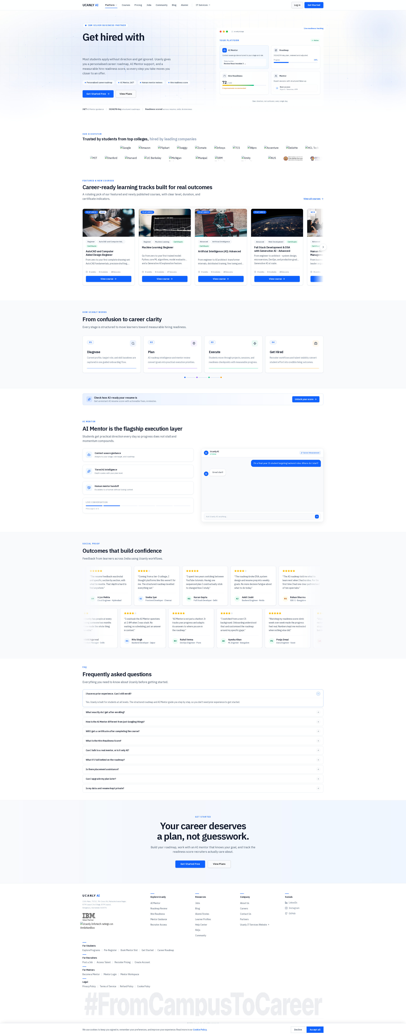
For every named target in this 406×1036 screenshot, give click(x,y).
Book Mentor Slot (129, 950)
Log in (297, 5)
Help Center (201, 924)
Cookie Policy (143, 986)
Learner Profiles (203, 919)
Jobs (149, 5)
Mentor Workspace (130, 974)
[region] (203, 247)
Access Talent (104, 962)
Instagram (294, 908)
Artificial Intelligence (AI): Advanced (219, 251)
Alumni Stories (202, 913)
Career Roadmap (165, 950)
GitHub (292, 913)
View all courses (312, 198)
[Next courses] (323, 247)
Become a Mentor (91, 974)
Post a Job (87, 962)
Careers (244, 908)
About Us (244, 903)
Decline (298, 1029)
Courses (126, 5)
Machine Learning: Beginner (158, 247)
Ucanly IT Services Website (253, 924)
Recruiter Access (159, 924)
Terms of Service (108, 986)
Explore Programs (91, 950)
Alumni (184, 5)
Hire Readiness (158, 913)
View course (107, 278)
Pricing (138, 5)
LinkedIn (293, 902)
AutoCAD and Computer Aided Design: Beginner (100, 253)
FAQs (197, 930)
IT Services (202, 5)
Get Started (314, 5)
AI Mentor (155, 903)
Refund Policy (126, 986)
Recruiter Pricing (123, 962)
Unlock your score (304, 399)
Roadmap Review (159, 908)
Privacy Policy (89, 986)
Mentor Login (110, 974)
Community (161, 5)
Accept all (315, 1029)
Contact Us (245, 913)
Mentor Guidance (159, 919)
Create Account (142, 962)
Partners (244, 919)
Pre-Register (110, 950)
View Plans (126, 93)
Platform (109, 5)
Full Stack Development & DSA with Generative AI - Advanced (272, 249)
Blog (174, 5)
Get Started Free (96, 93)
